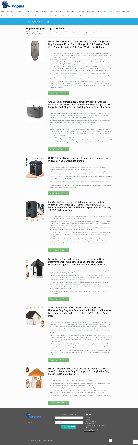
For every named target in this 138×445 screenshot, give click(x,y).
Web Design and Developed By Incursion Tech (34, 442)
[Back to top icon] (110, 440)
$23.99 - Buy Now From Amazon (58, 93)
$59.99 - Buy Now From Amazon (59, 299)
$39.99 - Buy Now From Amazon (59, 360)
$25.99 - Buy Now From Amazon (58, 193)
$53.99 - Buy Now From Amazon (58, 402)
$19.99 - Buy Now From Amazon (58, 250)
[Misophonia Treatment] (13, 4)
